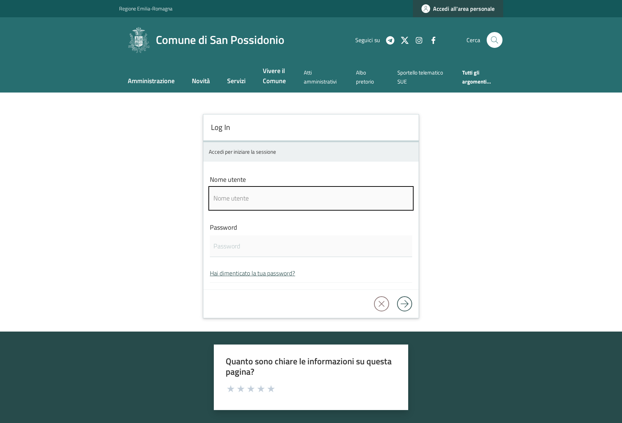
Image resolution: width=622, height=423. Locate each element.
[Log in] (404, 303)
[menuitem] (151, 82)
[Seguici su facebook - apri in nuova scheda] (430, 39)
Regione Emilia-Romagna (145, 8)
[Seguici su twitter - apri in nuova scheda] (402, 39)
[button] (494, 40)
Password (223, 227)
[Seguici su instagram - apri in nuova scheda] (416, 39)
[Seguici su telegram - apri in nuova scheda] (387, 39)
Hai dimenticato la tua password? (252, 273)
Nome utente (228, 179)
